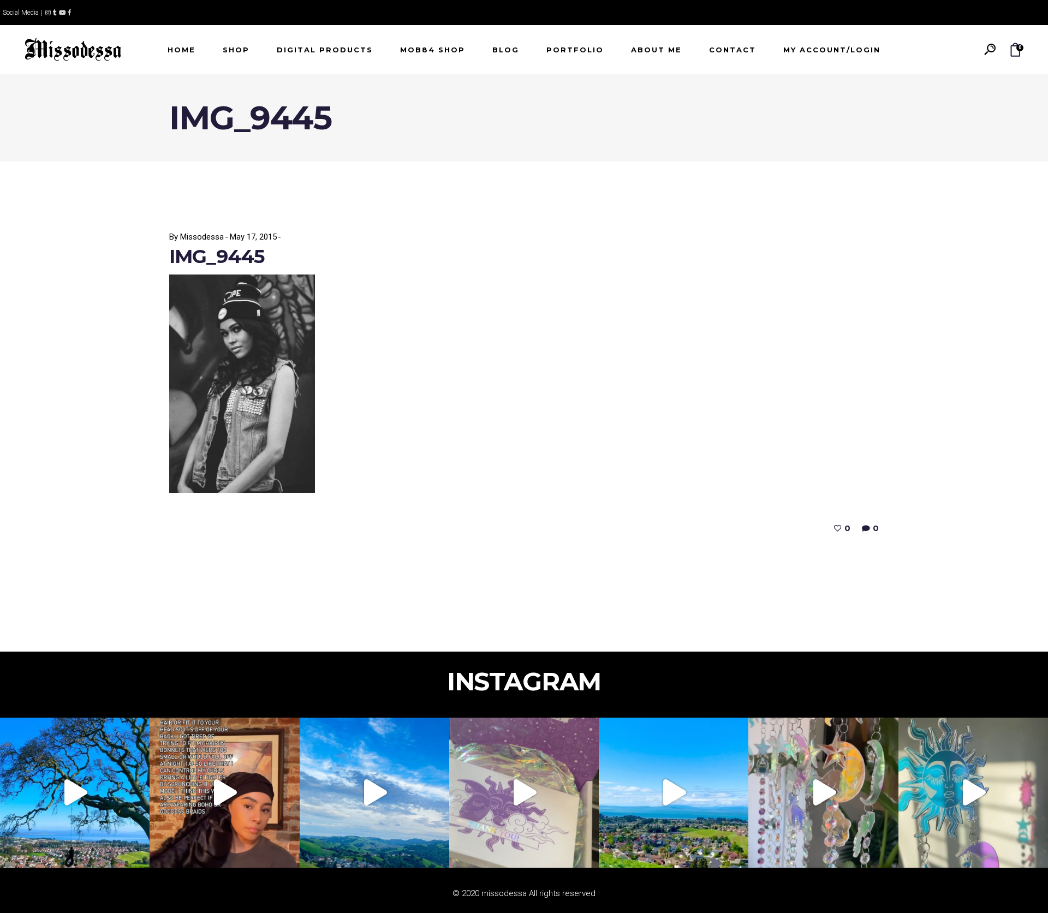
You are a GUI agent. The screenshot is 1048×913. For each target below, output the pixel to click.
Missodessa (202, 237)
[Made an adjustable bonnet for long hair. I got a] (224, 792)
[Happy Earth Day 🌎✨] (75, 792)
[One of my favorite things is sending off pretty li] (524, 792)
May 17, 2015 (253, 237)
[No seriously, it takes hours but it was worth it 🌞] (823, 792)
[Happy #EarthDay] (673, 792)
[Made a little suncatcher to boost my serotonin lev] (973, 792)
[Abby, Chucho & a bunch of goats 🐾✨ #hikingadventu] (374, 792)
